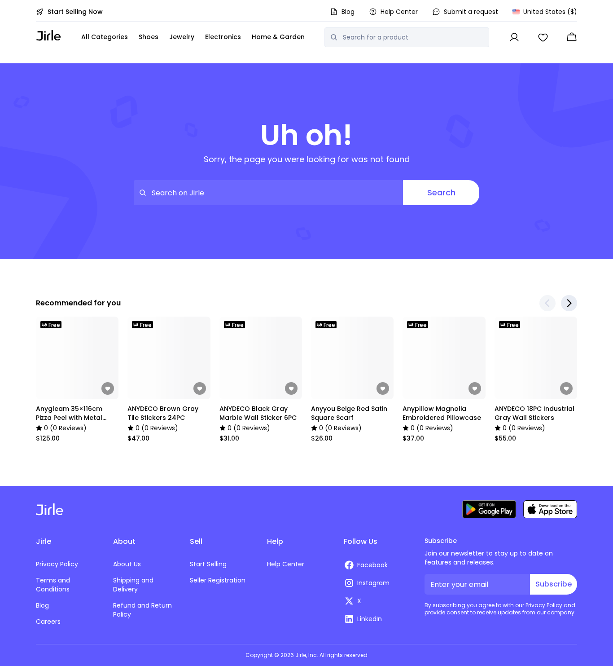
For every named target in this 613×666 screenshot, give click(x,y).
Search (441, 192)
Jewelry (181, 36)
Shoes (148, 36)
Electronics (223, 36)
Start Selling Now (75, 11)
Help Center (399, 11)
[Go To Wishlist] (543, 37)
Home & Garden (278, 36)
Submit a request (471, 11)
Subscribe (553, 584)
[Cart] (571, 37)
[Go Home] (48, 35)
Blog (348, 11)
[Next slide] (569, 303)
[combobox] (413, 37)
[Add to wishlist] (107, 388)
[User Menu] (514, 37)
